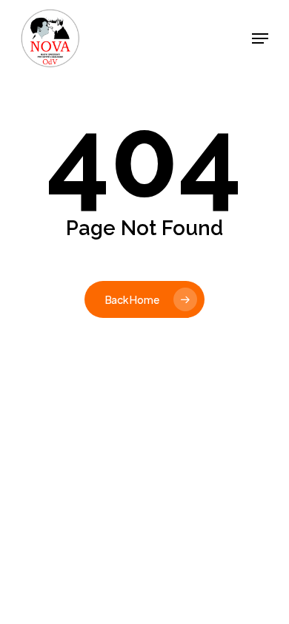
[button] (260, 38)
